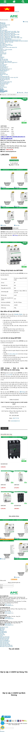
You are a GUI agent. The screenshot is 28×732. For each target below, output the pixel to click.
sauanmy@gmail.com (15, 420)
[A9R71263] (20, 477)
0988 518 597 (8, 617)
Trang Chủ (2, 85)
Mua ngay (14, 157)
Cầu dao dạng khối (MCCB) (5, 38)
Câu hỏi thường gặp (4, 640)
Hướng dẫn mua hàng (4, 637)
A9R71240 (3, 484)
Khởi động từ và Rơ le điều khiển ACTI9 (8, 47)
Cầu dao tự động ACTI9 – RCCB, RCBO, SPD (9, 32)
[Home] (14, 16)
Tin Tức (1, 89)
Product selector (3, 87)
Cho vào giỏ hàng (14, 160)
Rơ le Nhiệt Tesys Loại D (5, 44)
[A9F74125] (20, 178)
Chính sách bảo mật (4, 642)
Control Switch (3, 53)
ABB (1, 54)
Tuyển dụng (2, 91)
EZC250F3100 (4, 464)
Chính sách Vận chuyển (5, 644)
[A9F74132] (7, 178)
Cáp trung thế (3, 73)
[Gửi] (0, 729)
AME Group (22, 391)
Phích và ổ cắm (3, 46)
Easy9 (1, 48)
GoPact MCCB (3, 50)
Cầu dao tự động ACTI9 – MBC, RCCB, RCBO (9, 36)
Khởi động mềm (3, 26)
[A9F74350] (20, 197)
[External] (6, 718)
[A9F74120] (7, 197)
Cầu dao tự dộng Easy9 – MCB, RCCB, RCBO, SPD (11, 37)
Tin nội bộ (2, 92)
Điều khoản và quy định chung (6, 646)
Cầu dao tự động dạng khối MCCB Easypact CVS (10, 39)
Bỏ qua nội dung (3, 3)
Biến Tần (2, 28)
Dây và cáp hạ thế (4, 60)
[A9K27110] (21, 567)
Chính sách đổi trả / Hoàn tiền (6, 645)
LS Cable (2, 63)
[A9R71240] (7, 477)
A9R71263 (16, 484)
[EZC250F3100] (14, 449)
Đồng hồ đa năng (3, 27)
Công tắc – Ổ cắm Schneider (6, 49)
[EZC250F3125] (20, 497)
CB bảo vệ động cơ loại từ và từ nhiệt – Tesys (9, 31)
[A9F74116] (21, 528)
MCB (1, 56)
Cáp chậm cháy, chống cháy (6, 61)
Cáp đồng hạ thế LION (4, 76)
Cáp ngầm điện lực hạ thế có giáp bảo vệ (8, 62)
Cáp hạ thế (2, 72)
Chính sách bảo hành (4, 643)
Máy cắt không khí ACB (5, 24)
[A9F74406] (21, 548)
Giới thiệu (2, 86)
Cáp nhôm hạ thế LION (5, 78)
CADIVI (1, 58)
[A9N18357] (7, 548)
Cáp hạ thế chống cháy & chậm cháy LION (9, 77)
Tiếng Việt (16, 11)
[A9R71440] (7, 497)
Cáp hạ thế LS (3, 65)
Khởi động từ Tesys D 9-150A (6, 45)
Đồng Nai (2, 630)
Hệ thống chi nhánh (4, 627)
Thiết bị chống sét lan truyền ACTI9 (7, 33)
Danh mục (3, 22)
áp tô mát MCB (8, 374)
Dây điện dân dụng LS (4, 70)
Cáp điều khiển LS (4, 67)
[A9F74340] (7, 216)
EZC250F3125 (17, 505)
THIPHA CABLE (3, 71)
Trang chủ (3, 94)
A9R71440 (3, 505)
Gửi (1, 587)
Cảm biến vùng (3, 52)
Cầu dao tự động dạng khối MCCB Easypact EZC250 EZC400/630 (14, 41)
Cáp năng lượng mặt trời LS (6, 68)
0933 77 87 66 (9, 149)
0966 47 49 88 (8, 611)
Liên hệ (1, 90)
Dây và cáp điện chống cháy (6, 81)
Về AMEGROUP (3, 632)
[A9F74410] (7, 528)
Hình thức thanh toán (4, 638)
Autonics (2, 51)
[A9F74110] (20, 216)
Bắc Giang (2, 629)
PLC (1, 29)
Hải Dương (2, 628)
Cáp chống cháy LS (4, 66)
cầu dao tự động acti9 (12, 353)
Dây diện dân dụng (4, 74)
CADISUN (2, 80)
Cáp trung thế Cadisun (4, 82)
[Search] (12, 19)
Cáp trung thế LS (3, 64)
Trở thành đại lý (3, 631)
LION (1, 75)
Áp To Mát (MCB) (3, 30)
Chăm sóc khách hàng (4, 636)
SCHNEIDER (2, 23)
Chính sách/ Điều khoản (5, 641)
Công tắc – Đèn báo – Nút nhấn (6, 42)
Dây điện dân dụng (4, 59)
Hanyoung (2, 57)
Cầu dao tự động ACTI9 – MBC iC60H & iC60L (9, 34)
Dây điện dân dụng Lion (5, 79)
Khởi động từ (3, 43)
